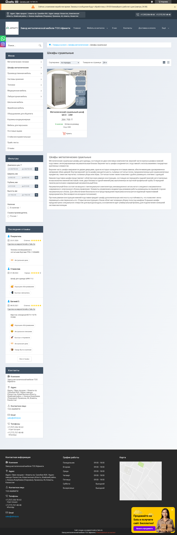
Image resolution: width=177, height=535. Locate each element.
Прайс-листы (13, 142)
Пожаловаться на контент (105, 532)
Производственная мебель (19, 73)
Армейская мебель (16, 108)
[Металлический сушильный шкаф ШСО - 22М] (67, 89)
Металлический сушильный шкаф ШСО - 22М (67, 113)
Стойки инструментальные (19, 137)
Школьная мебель (15, 102)
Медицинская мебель (17, 91)
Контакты (127, 28)
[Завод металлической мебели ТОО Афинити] (12, 28)
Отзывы (11, 148)
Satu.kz (100, 530)
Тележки (11, 85)
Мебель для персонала (17, 125)
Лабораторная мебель (17, 96)
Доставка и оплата (147, 28)
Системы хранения (16, 79)
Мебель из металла (95, 28)
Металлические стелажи (18, 62)
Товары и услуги (59, 45)
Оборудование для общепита (20, 114)
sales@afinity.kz (14, 418)
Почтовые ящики (15, 131)
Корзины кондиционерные (19, 119)
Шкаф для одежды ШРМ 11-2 (22, 279)
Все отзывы (24, 359)
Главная (77, 28)
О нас (114, 28)
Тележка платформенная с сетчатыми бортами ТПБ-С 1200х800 (25, 251)
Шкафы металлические (78, 45)
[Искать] (40, 45)
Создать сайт (25, 2)
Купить (69, 133)
